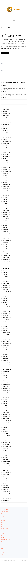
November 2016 (6, 236)
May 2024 (5, 117)
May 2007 (5, 481)
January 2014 (6, 309)
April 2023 (5, 130)
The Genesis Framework (21, 560)
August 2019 (6, 173)
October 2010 (6, 392)
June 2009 (5, 427)
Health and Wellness (6, 528)
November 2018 (6, 188)
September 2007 (7, 472)
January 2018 (6, 210)
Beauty (3, 513)
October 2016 (6, 238)
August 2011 (6, 371)
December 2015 (6, 259)
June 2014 (5, 298)
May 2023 (5, 128)
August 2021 (6, 143)
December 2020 (6, 152)
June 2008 (5, 453)
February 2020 (6, 163)
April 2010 (5, 405)
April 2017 (5, 225)
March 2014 (5, 304)
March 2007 (5, 485)
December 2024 (6, 111)
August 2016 (6, 242)
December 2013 (6, 311)
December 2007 (6, 465)
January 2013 (6, 334)
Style (2, 552)
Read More (5, 52)
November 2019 (6, 169)
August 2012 (6, 345)
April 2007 (5, 483)
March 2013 (5, 330)
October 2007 (6, 470)
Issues (2, 531)
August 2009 (6, 423)
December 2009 (6, 414)
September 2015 (7, 266)
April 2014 (5, 302)
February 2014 (6, 306)
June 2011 (5, 375)
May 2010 (5, 403)
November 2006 (6, 493)
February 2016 (6, 255)
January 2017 (6, 231)
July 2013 (5, 322)
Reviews (3, 548)
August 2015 (6, 268)
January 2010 (6, 412)
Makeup (3, 537)
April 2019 (5, 182)
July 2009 (5, 425)
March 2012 (5, 356)
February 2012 (6, 358)
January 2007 (6, 489)
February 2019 (6, 184)
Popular (3, 544)
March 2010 (5, 407)
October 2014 (6, 289)
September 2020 (7, 156)
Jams (2, 533)
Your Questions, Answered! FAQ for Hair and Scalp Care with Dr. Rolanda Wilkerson (13, 35)
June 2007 (5, 478)
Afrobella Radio (5, 509)
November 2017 (6, 214)
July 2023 (5, 126)
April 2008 (5, 457)
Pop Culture (4, 541)
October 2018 (6, 190)
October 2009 (6, 418)
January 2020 (6, 165)
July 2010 (5, 399)
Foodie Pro (12, 560)
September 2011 (7, 369)
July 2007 (5, 476)
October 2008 (6, 444)
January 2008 (6, 463)
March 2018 (5, 205)
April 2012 (5, 354)
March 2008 (5, 459)
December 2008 (6, 440)
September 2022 (7, 137)
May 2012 (5, 352)
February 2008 (6, 461)
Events (3, 520)
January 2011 (6, 386)
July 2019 (5, 175)
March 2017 (5, 227)
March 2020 (5, 160)
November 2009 (6, 416)
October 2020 (6, 154)
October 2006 (6, 496)
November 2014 (6, 287)
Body (2, 516)
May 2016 (5, 248)
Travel (2, 554)
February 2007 (6, 487)
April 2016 (5, 251)
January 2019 (6, 186)
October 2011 (6, 367)
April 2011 (5, 380)
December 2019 (6, 167)
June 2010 (5, 401)
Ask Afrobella (4, 511)
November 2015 (6, 261)
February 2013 (6, 332)
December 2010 (6, 388)
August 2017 (6, 218)
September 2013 (7, 317)
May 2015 (5, 274)
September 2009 (7, 420)
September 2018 (7, 193)
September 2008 (7, 446)
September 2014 (7, 291)
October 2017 (6, 216)
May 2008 (5, 455)
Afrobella (14, 9)
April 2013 (5, 328)
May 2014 (5, 300)
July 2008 (5, 450)
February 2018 (6, 208)
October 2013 (6, 315)
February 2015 (6, 281)
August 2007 (6, 474)
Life (2, 535)
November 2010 (6, 390)
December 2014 (6, 285)
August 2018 (6, 195)
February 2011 (6, 384)
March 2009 (5, 433)
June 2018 (5, 199)
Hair (2, 526)
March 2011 (5, 382)
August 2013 (6, 319)
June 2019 (5, 178)
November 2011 (6, 365)
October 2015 (6, 264)
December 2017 (6, 212)
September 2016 (7, 240)
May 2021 (5, 147)
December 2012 (6, 337)
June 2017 (5, 223)
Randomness (4, 546)
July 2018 (5, 197)
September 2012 (7, 343)
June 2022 (5, 139)
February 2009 (6, 435)
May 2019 (5, 180)
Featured (3, 522)
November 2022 (6, 135)
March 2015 (5, 279)
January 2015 (6, 283)
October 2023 (6, 120)
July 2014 (5, 296)
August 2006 (6, 500)
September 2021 (7, 141)
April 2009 (5, 431)
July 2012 (5, 347)
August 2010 (6, 397)
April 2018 (5, 203)
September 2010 (7, 395)
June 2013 (5, 324)
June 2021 (5, 145)
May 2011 (5, 377)
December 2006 (6, 491)
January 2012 (6, 360)
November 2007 (6, 468)
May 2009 (5, 429)
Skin (2, 550)
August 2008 (6, 448)
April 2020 (5, 158)
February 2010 (6, 410)
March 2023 (5, 132)
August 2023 (6, 124)
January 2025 (6, 109)
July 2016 (5, 244)
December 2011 (6, 362)
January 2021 (6, 150)
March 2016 (5, 253)
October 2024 (6, 115)
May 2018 (5, 201)
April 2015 (5, 276)
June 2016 (5, 246)
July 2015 (5, 270)
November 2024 (6, 113)
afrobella (4, 85)
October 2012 (6, 341)
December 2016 (6, 233)
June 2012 (5, 349)
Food (2, 524)
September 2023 (7, 122)
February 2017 (6, 229)
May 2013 (5, 326)
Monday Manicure (5, 539)
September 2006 (7, 498)
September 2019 (7, 171)
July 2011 (5, 373)
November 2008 (6, 442)
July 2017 (5, 221)
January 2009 (6, 438)
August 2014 (6, 294)
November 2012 (6, 339)
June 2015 (5, 272)
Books (2, 518)
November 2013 (6, 313)
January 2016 (6, 257)
